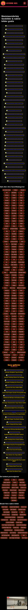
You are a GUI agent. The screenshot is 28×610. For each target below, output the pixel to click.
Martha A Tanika (15, 487)
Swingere (21, 329)
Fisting (14, 282)
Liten (14, 300)
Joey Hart (14, 495)
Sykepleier (21, 334)
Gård (21, 316)
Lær (14, 329)
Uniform (14, 336)
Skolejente (14, 246)
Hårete (14, 226)
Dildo (14, 223)
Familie (21, 311)
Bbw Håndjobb (6, 512)
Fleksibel (5, 352)
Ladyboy (14, 267)
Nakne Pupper (4, 506)
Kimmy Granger (13, 490)
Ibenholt (6, 200)
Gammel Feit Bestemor (22, 532)
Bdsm (21, 244)
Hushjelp (6, 280)
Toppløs (21, 295)
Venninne (7, 339)
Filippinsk (7, 303)
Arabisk (6, 298)
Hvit (6, 244)
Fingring (6, 215)
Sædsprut (7, 208)
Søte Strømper (13, 509)
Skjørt (7, 213)
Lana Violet (7, 495)
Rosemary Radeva (6, 487)
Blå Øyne (14, 303)
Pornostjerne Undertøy (19, 530)
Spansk (21, 347)
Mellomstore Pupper (21, 287)
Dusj (21, 259)
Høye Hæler (13, 262)
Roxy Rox (21, 495)
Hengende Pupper (14, 228)
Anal (21, 213)
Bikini (7, 236)
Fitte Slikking (14, 254)
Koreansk (14, 357)
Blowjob (5, 241)
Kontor (21, 300)
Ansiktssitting (21, 262)
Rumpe (14, 195)
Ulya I (14, 479)
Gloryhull (14, 360)
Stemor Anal (23, 506)
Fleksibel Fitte (14, 512)
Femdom (14, 339)
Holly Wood (21, 479)
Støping (14, 344)
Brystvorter (21, 285)
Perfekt (21, 275)
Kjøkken (14, 308)
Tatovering (14, 280)
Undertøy (21, 249)
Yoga (21, 200)
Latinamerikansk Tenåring (10, 517)
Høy (7, 231)
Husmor (21, 215)
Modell (14, 218)
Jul (6, 262)
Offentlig (14, 326)
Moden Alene (12, 519)
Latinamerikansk (14, 241)
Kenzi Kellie (6, 497)
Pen (21, 267)
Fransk (14, 202)
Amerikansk (21, 339)
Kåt (21, 202)
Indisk (7, 311)
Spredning (14, 233)
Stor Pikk (14, 316)
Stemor (14, 321)
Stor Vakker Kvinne (7, 190)
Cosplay (6, 269)
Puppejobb (21, 331)
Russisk (22, 190)
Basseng (14, 318)
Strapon (21, 236)
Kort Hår (5, 228)
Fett (7, 192)
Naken (14, 277)
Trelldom (21, 269)
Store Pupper (14, 244)
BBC (7, 259)
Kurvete (6, 226)
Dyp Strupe (14, 213)
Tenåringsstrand (4, 519)
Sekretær (14, 210)
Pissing (6, 342)
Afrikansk (7, 290)
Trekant (21, 197)
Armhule (6, 282)
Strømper (7, 210)
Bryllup (6, 357)
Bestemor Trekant (6, 514)
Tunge (7, 197)
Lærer (14, 311)
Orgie (21, 282)
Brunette (21, 205)
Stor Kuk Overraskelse (22, 519)
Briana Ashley (21, 497)
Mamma (14, 205)
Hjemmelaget (6, 334)
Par (14, 347)
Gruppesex (7, 293)
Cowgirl (6, 275)
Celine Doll (7, 479)
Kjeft (24, 535)
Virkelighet (14, 295)
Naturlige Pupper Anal (6, 527)
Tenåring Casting (22, 509)
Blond (7, 300)
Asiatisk (14, 197)
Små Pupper (6, 295)
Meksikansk (14, 298)
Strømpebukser (21, 313)
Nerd (21, 290)
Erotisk (6, 336)
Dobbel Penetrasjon (21, 352)
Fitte (21, 210)
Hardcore (21, 246)
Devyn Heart (14, 492)
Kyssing (6, 313)
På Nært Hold (13, 313)
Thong (5, 287)
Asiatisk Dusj (15, 527)
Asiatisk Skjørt (19, 522)
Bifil (14, 342)
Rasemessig (6, 321)
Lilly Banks (14, 500)
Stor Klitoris (21, 357)
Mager (21, 226)
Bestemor (7, 202)
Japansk (6, 246)
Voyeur (6, 326)
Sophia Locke (6, 492)
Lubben (14, 236)
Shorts (7, 249)
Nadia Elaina (21, 492)
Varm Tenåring (13, 532)
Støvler (14, 290)
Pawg (5, 272)
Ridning (14, 285)
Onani (22, 241)
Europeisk (22, 228)
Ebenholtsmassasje (8, 530)
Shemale (6, 195)
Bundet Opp (23, 527)
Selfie (21, 218)
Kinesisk (6, 329)
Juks (21, 326)
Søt (21, 192)
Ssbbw (21, 308)
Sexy (21, 195)
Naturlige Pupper (22, 272)
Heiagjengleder (7, 267)
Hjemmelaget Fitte (15, 535)
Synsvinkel (21, 277)
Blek (12, 352)
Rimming (14, 249)
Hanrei (14, 354)
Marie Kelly (22, 482)
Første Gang (12, 287)
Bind (21, 349)
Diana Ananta (13, 497)
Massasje (14, 331)
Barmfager (14, 192)
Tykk (7, 223)
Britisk (21, 254)
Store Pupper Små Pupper (15, 537)
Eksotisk (6, 349)
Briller (21, 303)
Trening (6, 233)
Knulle (14, 200)
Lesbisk (14, 215)
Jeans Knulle (5, 509)
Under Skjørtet (14, 264)
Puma (14, 208)
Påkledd (21, 298)
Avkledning (14, 275)
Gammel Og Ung (13, 272)
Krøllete (14, 349)
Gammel (6, 277)
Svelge (21, 223)
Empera (14, 482)
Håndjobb (7, 254)
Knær (21, 344)
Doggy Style (14, 251)
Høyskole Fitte (23, 514)
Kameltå (21, 293)
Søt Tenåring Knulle (5, 535)
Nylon (7, 316)
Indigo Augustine (7, 482)
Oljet (14, 269)
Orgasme (21, 336)
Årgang (14, 293)
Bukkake (7, 347)
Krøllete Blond (20, 517)
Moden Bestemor (4, 532)
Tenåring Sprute (4, 537)
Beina (7, 251)
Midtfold (14, 334)
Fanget (21, 354)
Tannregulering (7, 354)
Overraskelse (6, 344)
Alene (6, 264)
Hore (7, 257)
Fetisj (21, 208)
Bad (21, 342)
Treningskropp (15, 514)
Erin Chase (5, 490)
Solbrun (6, 360)
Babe (7, 318)
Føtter (21, 251)
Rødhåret (7, 218)
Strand (7, 285)
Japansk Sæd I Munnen (14, 506)
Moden (7, 205)
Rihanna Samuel (22, 490)
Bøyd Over (21, 257)
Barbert (21, 233)
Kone (14, 231)
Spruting (6, 308)
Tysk (7, 331)
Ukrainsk (21, 321)
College (15, 190)
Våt (14, 259)
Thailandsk (21, 318)
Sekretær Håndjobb (10, 522)
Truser (21, 264)
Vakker (21, 280)
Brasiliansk (14, 257)
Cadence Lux (23, 487)
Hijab (22, 512)
